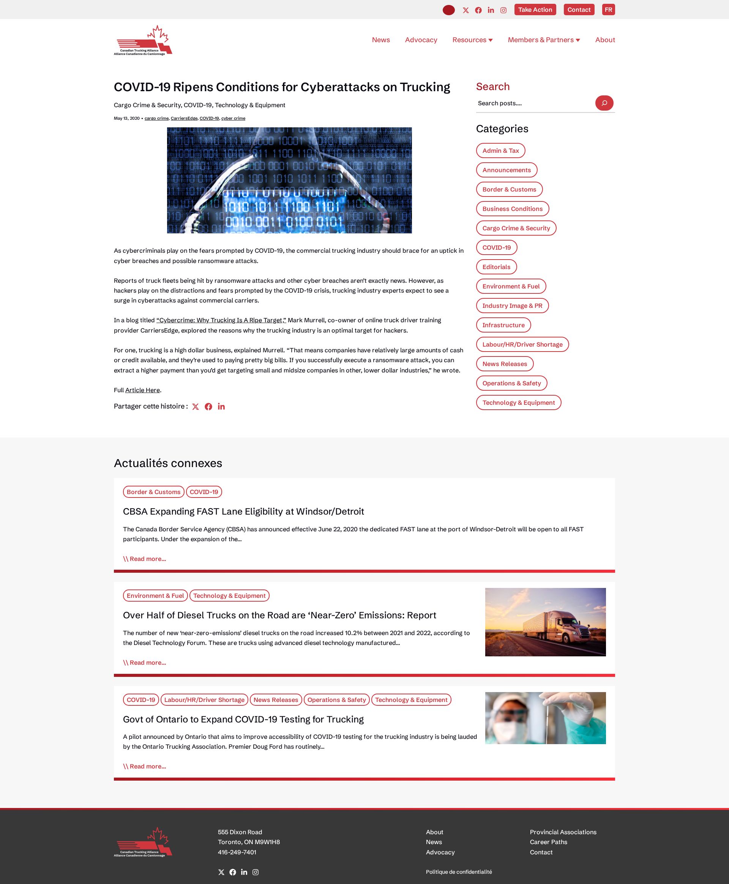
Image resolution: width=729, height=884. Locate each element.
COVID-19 (198, 105)
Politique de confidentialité (459, 871)
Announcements (507, 170)
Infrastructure (504, 325)
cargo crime (157, 118)
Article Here (142, 390)
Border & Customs (509, 189)
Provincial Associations (563, 832)
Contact (541, 852)
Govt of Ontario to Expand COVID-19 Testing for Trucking (243, 719)
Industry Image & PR (513, 305)
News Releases (505, 364)
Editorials (497, 267)
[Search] (604, 103)
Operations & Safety (512, 383)
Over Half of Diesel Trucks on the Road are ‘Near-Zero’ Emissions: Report (279, 615)
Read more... (148, 558)
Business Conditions (513, 208)
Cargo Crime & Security (147, 105)
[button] (449, 10)
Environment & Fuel (511, 286)
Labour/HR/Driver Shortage (523, 344)
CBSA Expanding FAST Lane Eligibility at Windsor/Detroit (243, 511)
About (434, 832)
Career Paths (548, 842)
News (434, 842)
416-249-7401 (237, 852)
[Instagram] (503, 10)
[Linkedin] (491, 10)
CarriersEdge (184, 118)
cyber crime (233, 118)
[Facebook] (478, 10)
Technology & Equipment (250, 105)
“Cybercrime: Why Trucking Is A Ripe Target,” (221, 320)
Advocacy (440, 852)
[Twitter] (465, 10)
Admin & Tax (501, 150)
